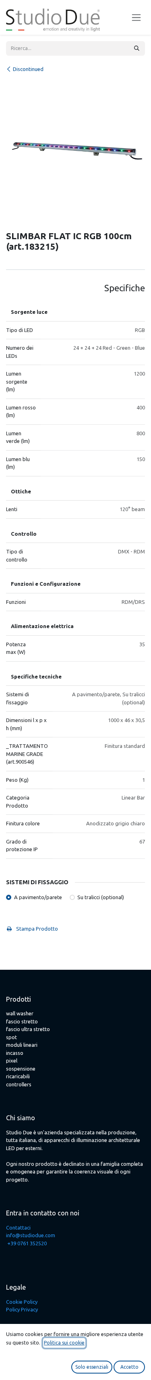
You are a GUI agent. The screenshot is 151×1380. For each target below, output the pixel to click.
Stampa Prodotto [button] (36, 928)
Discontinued (28, 69)
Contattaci (18, 1227)
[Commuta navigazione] (136, 17)
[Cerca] (136, 48)
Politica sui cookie (64, 1342)
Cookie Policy (21, 1302)
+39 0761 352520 (27, 1243)
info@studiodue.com (30, 1235)
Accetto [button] (129, 1367)
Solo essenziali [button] (91, 1367)
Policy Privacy (22, 1309)
